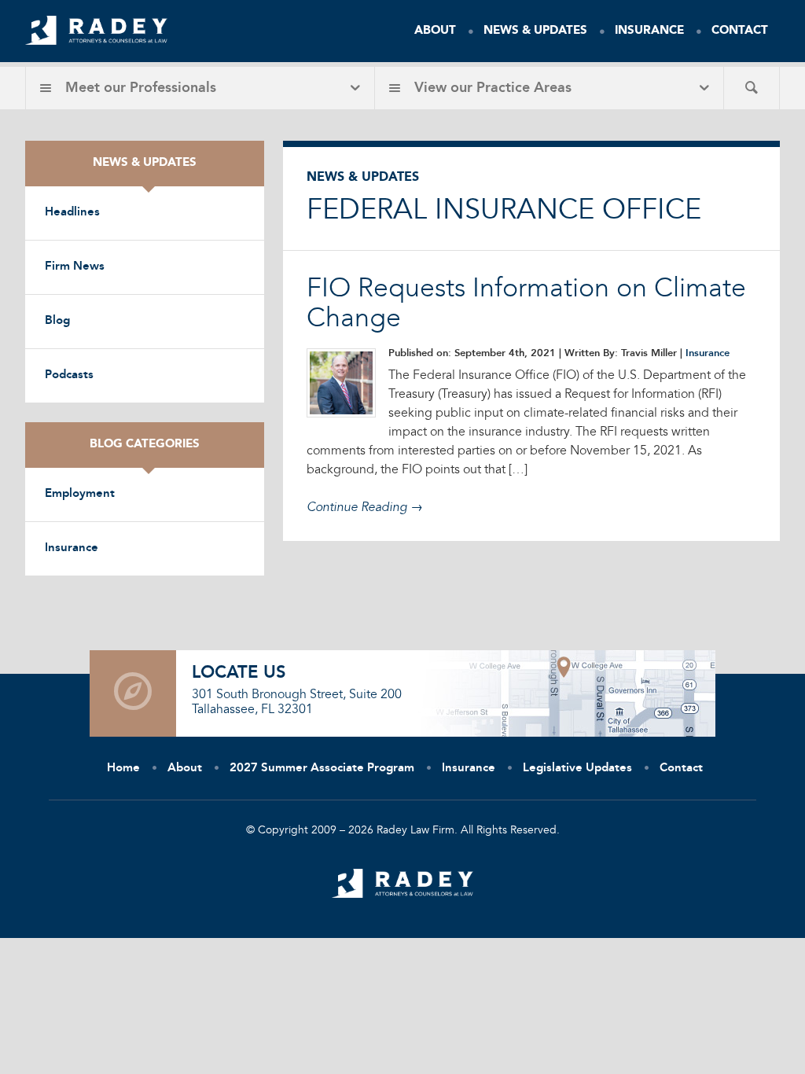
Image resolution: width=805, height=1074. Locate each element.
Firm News (75, 267)
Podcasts (69, 375)
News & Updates (535, 31)
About (435, 31)
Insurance (649, 31)
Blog (57, 321)
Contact (739, 31)
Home (123, 768)
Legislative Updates (577, 768)
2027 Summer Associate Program (322, 768)
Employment (80, 494)
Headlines (72, 213)
